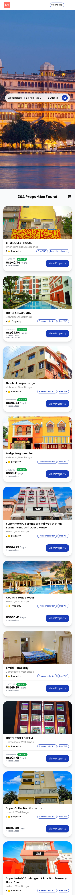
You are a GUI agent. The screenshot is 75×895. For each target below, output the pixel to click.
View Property (57, 263)
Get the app (56, 4)
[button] (37, 222)
